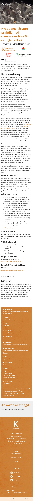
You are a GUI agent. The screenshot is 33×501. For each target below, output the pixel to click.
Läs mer (5, 353)
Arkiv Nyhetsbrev (16, 454)
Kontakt (16, 461)
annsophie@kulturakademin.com (11, 261)
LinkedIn (17, 480)
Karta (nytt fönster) (9, 377)
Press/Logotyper (16, 457)
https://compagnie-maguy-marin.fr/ (12, 270)
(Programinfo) (8, 228)
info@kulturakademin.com (16, 441)
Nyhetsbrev (16, 451)
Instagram (17, 476)
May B (5, 126)
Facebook (17, 472)
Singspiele (28, 124)
